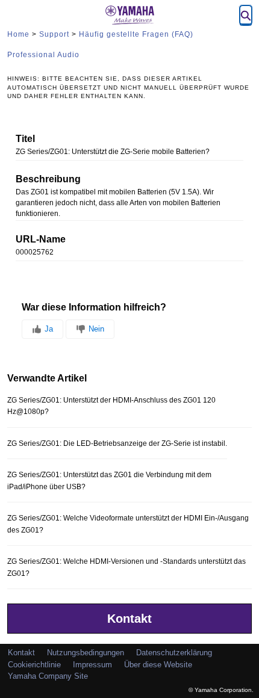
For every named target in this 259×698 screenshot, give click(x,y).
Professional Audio (43, 55)
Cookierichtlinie (34, 664)
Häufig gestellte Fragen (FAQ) (136, 34)
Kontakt (129, 618)
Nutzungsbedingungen (85, 652)
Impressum (92, 664)
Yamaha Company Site (48, 676)
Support (54, 34)
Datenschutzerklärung (174, 652)
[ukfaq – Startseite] (129, 15)
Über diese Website (158, 664)
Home (18, 34)
